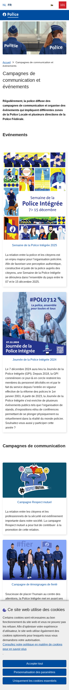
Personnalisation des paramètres (34, 672)
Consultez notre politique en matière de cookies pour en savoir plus (32, 647)
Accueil (7, 62)
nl (4, 5)
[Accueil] (11, 15)
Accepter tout (34, 663)
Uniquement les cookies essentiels (34, 680)
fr (10, 5)
